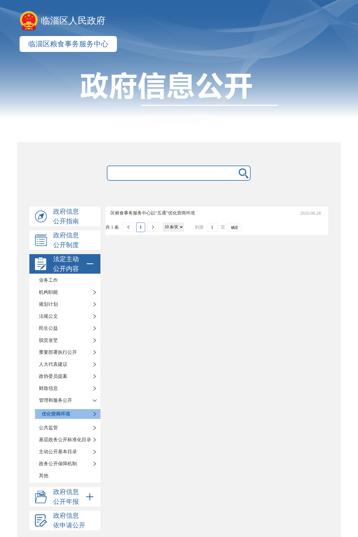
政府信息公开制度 (66, 240)
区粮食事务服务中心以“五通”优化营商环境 (152, 213)
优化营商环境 (56, 414)
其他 (43, 475)
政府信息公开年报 (66, 496)
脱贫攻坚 (48, 340)
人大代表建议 (53, 364)
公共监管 (48, 427)
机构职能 (48, 292)
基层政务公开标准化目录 (65, 439)
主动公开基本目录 (58, 451)
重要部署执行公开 (58, 352)
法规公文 (48, 316)
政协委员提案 (53, 376)
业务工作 (48, 280)
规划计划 (48, 304)
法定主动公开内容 (66, 264)
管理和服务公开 (55, 400)
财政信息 (48, 388)
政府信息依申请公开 (69, 520)
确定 (234, 227)
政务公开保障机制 (58, 463)
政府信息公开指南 (66, 216)
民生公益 (48, 328)
